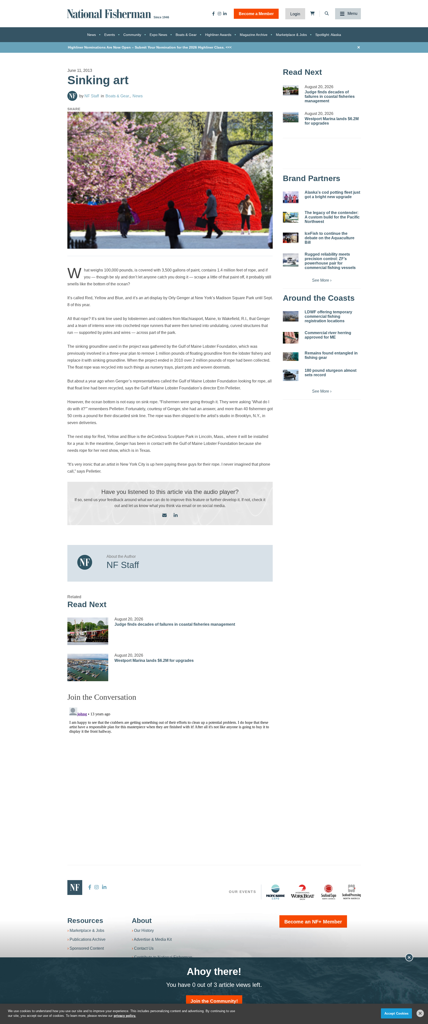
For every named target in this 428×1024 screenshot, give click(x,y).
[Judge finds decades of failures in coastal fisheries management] (87, 631)
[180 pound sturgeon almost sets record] (290, 375)
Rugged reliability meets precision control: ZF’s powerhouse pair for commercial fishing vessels (330, 261)
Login (295, 14)
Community (132, 35)
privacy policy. (125, 1016)
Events (109, 35)
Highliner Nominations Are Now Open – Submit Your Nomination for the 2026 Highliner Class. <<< (150, 47)
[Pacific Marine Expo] (275, 892)
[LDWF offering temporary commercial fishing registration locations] (290, 316)
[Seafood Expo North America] (328, 892)
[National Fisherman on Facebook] (213, 13)
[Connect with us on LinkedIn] (176, 515)
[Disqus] (170, 767)
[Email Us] (164, 515)
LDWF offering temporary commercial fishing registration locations (328, 316)
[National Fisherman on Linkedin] (225, 13)
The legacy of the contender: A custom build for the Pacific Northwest (332, 217)
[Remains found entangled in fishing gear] (290, 356)
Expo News (158, 35)
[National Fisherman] (110, 13)
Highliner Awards (218, 35)
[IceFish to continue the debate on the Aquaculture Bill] (290, 238)
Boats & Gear (186, 35)
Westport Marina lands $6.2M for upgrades (154, 660)
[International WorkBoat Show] (303, 892)
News (91, 35)
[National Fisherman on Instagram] (219, 13)
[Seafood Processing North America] (351, 891)
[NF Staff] (72, 96)
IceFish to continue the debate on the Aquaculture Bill (329, 237)
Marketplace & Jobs (291, 35)
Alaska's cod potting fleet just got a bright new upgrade (332, 194)
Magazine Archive (254, 35)
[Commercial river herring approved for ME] (290, 338)
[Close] (420, 1013)
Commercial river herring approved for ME (328, 335)
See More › (321, 280)
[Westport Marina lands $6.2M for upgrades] (87, 667)
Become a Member (256, 14)
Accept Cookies (396, 1013)
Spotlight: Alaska (328, 35)
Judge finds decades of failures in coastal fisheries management (174, 624)
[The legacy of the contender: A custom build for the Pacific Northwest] (290, 217)
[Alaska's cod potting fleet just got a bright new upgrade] (290, 197)
